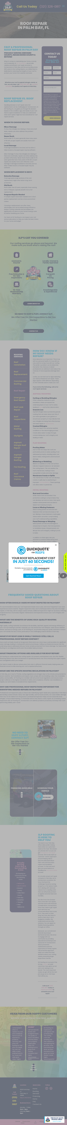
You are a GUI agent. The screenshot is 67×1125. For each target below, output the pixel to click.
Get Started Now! (33, 576)
